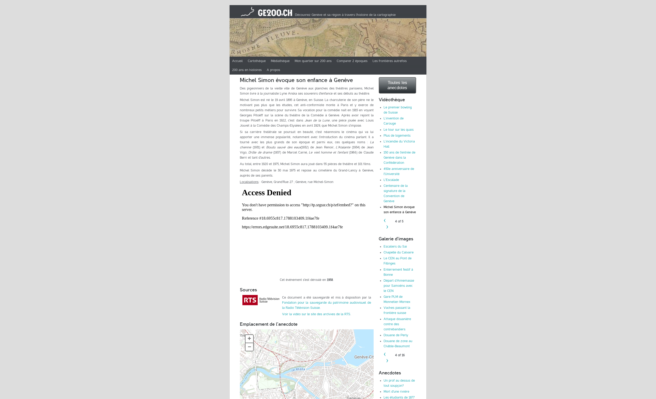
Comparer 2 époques (352, 61)
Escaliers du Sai (395, 246)
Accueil (237, 61)
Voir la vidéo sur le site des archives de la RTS (316, 314)
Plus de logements (397, 135)
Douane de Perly (396, 335)
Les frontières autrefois (390, 61)
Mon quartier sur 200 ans (313, 61)
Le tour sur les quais (399, 129)
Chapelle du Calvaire (399, 252)
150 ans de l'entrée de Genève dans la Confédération (399, 158)
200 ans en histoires (247, 70)
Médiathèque (280, 61)
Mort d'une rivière (396, 391)
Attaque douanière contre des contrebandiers (397, 324)
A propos (273, 70)
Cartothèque (257, 61)
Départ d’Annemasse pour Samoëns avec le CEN (399, 286)
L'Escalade (391, 180)
